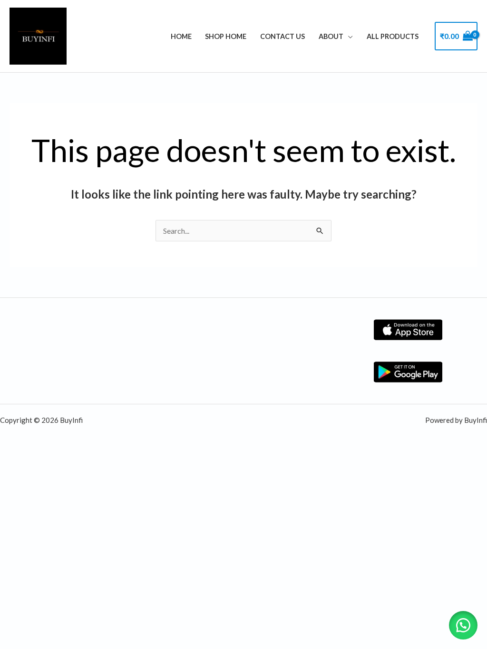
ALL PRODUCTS (393, 36)
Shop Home (225, 36)
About (331, 36)
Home (181, 36)
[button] (463, 625)
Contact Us (282, 36)
